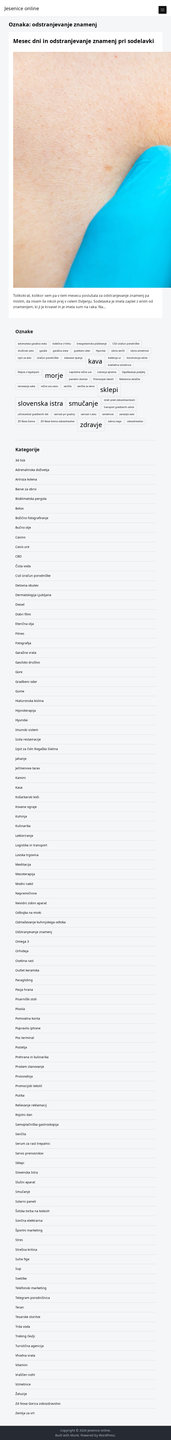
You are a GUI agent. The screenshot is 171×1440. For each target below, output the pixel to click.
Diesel (19, 604)
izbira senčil (118, 350)
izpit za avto (24, 357)
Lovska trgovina (27, 855)
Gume (19, 691)
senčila (67, 386)
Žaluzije (21, 1394)
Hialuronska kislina (29, 701)
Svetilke (21, 1278)
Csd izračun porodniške (33, 575)
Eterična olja (24, 624)
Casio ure (22, 547)
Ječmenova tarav (27, 768)
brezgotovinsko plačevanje (92, 343)
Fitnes (19, 633)
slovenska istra (40, 403)
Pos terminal (24, 1038)
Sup (18, 1269)
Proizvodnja (24, 1076)
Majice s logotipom (28, 372)
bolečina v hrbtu (62, 343)
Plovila (20, 1009)
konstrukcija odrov (137, 357)
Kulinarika (23, 826)
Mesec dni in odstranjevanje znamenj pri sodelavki (83, 41)
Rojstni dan (23, 1115)
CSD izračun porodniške (125, 343)
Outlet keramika (27, 970)
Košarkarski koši (27, 797)
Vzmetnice (23, 1384)
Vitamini (21, 1365)
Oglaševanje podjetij (133, 372)
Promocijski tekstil (103, 379)
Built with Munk (67, 1435)
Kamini (20, 778)
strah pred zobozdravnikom (119, 400)
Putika (19, 1095)
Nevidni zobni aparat (31, 903)
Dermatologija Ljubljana (33, 595)
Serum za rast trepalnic (32, 1143)
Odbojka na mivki (28, 912)
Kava (18, 787)
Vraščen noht (25, 1375)
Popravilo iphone (28, 1028)
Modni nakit (24, 884)
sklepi (109, 389)
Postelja (21, 1047)
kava (95, 361)
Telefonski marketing (31, 1288)
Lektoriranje (24, 835)
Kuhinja (21, 816)
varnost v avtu (88, 414)
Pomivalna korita (27, 1018)
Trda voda (22, 1326)
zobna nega (114, 421)
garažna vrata (60, 350)
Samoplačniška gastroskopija (37, 1124)
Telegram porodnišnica (32, 1298)
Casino (20, 537)
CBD (18, 556)
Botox (19, 508)
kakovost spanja (73, 357)
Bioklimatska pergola (31, 498)
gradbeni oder (82, 350)
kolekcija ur (114, 357)
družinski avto (26, 350)
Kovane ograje (26, 807)
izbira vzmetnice (139, 350)
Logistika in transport (31, 845)
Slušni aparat (25, 1182)
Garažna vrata (25, 652)
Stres (19, 1240)
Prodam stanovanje (29, 1066)
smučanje (83, 403)
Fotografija (23, 643)
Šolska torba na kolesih (32, 1211)
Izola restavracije (28, 739)
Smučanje (22, 1192)
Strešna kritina (26, 1249)
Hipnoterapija (25, 710)
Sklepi (19, 1163)
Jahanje (20, 758)
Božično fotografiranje (31, 518)
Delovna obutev (27, 585)
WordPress (107, 1435)
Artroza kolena (26, 479)
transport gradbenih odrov (119, 407)
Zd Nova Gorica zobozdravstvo (37, 1403)
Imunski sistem (26, 730)
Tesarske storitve (27, 1317)
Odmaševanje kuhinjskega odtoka (40, 922)
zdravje (91, 424)
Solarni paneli (25, 1201)
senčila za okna (85, 386)
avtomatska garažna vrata (32, 343)
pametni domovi (78, 379)
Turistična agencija (29, 1346)
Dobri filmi (23, 614)
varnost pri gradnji (64, 414)
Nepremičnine (26, 893)
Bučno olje (23, 527)
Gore (18, 672)
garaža (43, 350)
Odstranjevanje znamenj (33, 932)
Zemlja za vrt (25, 1413)
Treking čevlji (25, 1336)
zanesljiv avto (126, 414)
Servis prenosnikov (29, 1153)
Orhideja (21, 951)
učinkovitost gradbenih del (33, 414)
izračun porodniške (48, 357)
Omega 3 (22, 941)
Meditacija (23, 864)
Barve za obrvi (26, 489)
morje (54, 375)
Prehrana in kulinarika (32, 1057)
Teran (19, 1307)
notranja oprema (106, 372)
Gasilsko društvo (27, 662)
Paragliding (24, 980)
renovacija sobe (26, 386)
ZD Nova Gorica (26, 421)
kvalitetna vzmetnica (119, 364)
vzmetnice (108, 414)
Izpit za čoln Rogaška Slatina (36, 749)
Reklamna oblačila (129, 379)
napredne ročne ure (80, 372)
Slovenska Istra (26, 1172)
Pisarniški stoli (26, 999)
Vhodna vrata (25, 1355)
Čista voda (23, 566)
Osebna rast (24, 961)
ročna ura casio (49, 386)
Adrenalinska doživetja (32, 470)
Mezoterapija (25, 874)
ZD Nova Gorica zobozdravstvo (57, 421)
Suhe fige (22, 1259)
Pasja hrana (24, 989)
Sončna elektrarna (29, 1220)
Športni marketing (29, 1230)
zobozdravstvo (135, 421)
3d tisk (20, 460)
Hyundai (101, 350)
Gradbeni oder (26, 682)
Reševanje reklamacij (31, 1105)
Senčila (20, 1134)
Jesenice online (21, 8)
